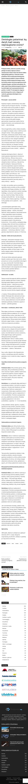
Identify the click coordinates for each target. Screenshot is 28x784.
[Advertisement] (14, 21)
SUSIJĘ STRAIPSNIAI (7, 567)
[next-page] (5, 595)
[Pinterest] (9, 549)
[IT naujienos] (8, 686)
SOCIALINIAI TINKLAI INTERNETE (18, 734)
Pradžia (3, 5)
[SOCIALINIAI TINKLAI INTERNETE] (5, 736)
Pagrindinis (9, 778)
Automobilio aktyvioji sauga (17, 727)
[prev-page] (2, 595)
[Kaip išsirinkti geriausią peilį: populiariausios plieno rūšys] (5, 743)
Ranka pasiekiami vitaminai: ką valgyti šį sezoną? (6, 560)
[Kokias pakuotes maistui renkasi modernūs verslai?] (5, 575)
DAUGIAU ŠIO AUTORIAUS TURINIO (10, 569)
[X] (6, 549)
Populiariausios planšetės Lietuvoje (22, 559)
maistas (16, 543)
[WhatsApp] (13, 549)
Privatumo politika (16, 778)
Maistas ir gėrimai (10, 5)
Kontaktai (20, 779)
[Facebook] (2, 549)
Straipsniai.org (8, 47)
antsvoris (8, 543)
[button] (2, 2)
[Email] (20, 549)
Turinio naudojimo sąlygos (11, 779)
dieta (13, 543)
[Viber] (16, 549)
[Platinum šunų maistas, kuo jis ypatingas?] (5, 582)
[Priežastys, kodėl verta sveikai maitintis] (5, 589)
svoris (21, 543)
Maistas (16, 5)
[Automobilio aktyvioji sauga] (5, 729)
